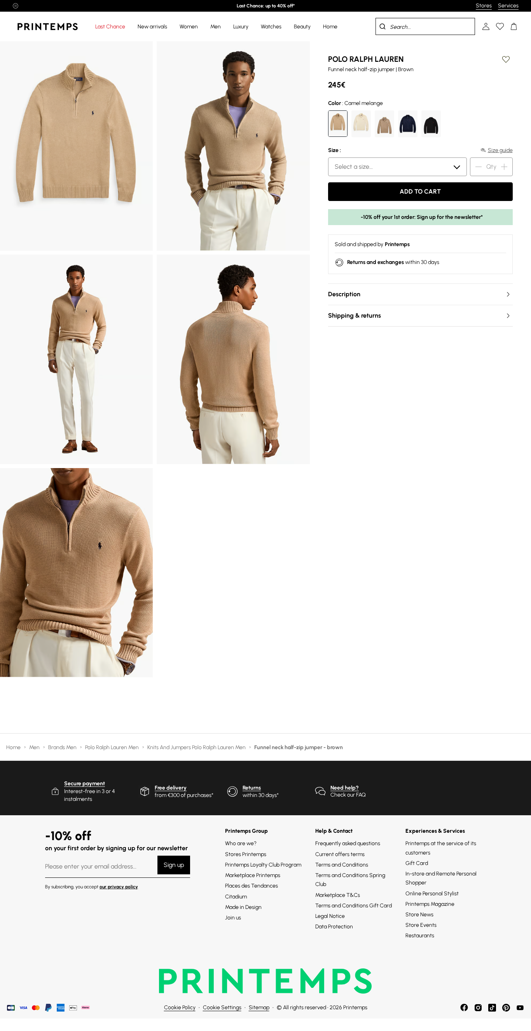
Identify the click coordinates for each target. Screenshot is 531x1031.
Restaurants (419, 935)
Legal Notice (330, 916)
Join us (233, 917)
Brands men (63, 747)
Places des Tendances (251, 885)
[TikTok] (492, 1007)
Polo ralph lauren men (112, 747)
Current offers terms (340, 854)
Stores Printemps (245, 854)
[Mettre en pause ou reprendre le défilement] (15, 6)
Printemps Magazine (429, 904)
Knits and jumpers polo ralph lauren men (197, 747)
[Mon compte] (486, 26)
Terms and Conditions (341, 864)
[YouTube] (520, 1007)
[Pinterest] (506, 1007)
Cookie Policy (180, 1007)
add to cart (420, 191)
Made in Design (243, 907)
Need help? (344, 788)
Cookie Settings (222, 1007)
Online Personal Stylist (432, 893)
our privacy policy (119, 886)
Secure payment (84, 783)
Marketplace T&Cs (337, 895)
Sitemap (259, 1007)
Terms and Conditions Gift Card (353, 905)
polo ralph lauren (365, 59)
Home (14, 747)
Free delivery (171, 788)
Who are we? (241, 843)
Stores (484, 5)
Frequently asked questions (347, 843)
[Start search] (382, 26)
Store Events (421, 925)
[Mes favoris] (500, 26)
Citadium (236, 896)
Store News (419, 914)
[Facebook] (464, 1007)
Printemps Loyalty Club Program (263, 864)
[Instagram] (478, 1007)
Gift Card (416, 863)
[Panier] (514, 26)
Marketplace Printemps (252, 875)
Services (508, 5)
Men (35, 747)
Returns (252, 788)
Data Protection (334, 926)
